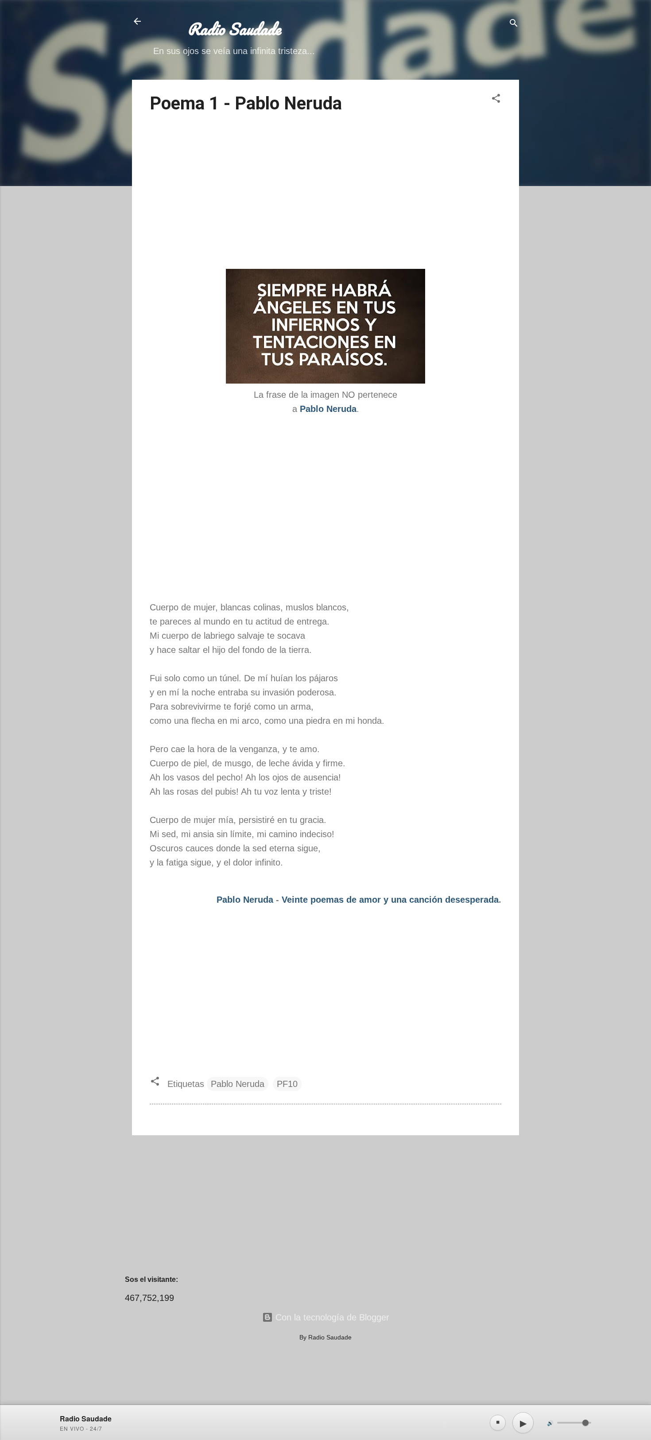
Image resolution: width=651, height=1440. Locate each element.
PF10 (287, 1084)
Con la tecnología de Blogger (331, 1317)
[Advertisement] (325, 193)
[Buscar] (513, 24)
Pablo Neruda (245, 899)
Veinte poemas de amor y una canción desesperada (390, 899)
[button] (496, 99)
